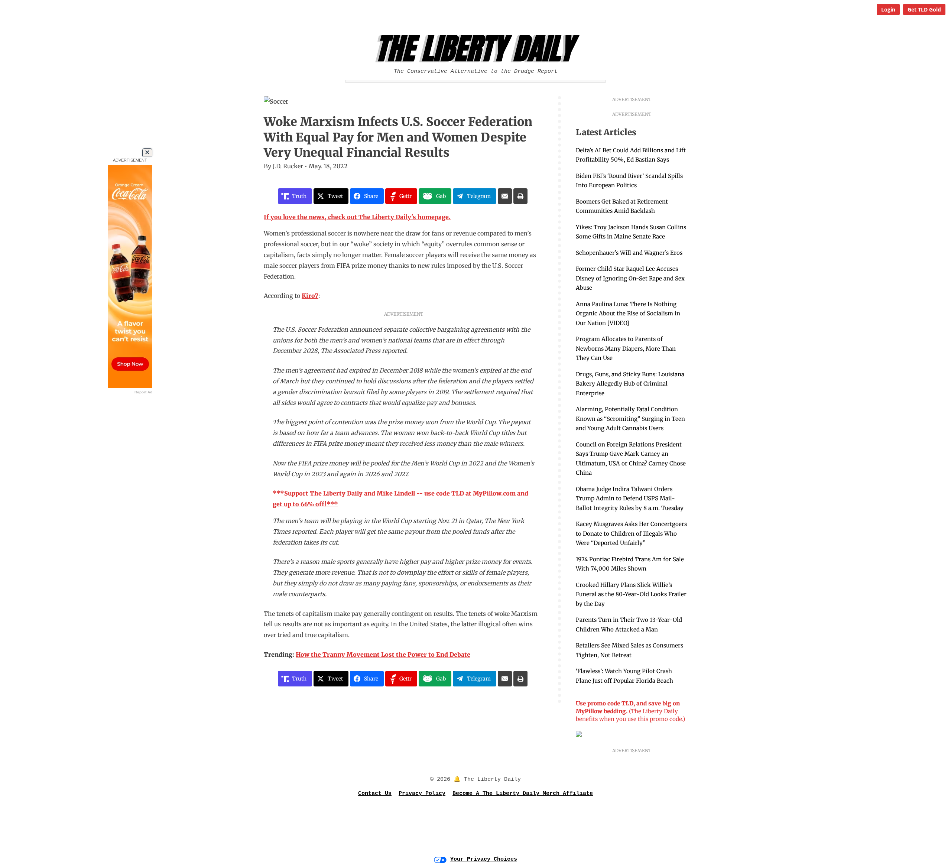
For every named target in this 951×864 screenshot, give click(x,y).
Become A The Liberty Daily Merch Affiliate (522, 793)
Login (888, 9)
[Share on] (505, 196)
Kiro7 (310, 295)
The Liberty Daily (477, 48)
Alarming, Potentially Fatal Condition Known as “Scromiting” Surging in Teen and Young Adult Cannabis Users (630, 419)
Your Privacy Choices (483, 859)
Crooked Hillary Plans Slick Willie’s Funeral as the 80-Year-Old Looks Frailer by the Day (631, 594)
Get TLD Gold (924, 9)
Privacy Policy (422, 793)
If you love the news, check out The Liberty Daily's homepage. (357, 217)
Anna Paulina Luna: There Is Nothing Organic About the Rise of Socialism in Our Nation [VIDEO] (628, 314)
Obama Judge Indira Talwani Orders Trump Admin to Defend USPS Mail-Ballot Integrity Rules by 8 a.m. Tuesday (630, 498)
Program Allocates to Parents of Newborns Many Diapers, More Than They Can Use (626, 348)
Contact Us (375, 793)
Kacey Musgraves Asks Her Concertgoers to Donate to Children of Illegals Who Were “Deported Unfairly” (631, 533)
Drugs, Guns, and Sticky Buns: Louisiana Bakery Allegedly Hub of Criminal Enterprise (630, 384)
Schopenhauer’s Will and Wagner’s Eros (629, 252)
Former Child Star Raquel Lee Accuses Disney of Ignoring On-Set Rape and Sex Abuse (630, 278)
